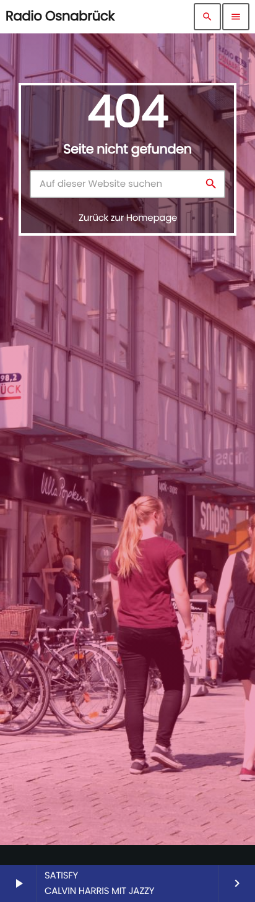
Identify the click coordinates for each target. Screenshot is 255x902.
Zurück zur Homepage (128, 218)
